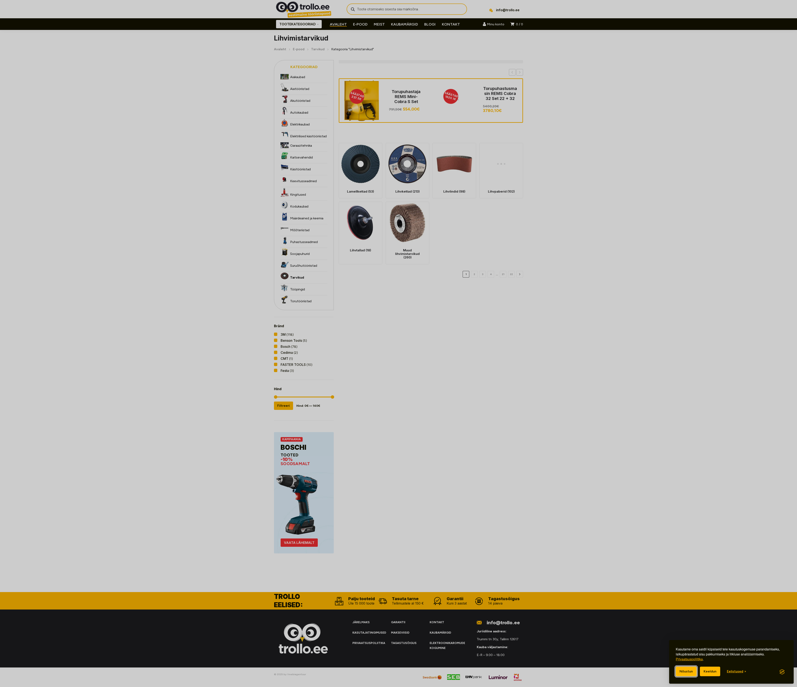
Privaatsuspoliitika (689, 659)
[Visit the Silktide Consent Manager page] (782, 672)
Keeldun (710, 671)
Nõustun (686, 671)
